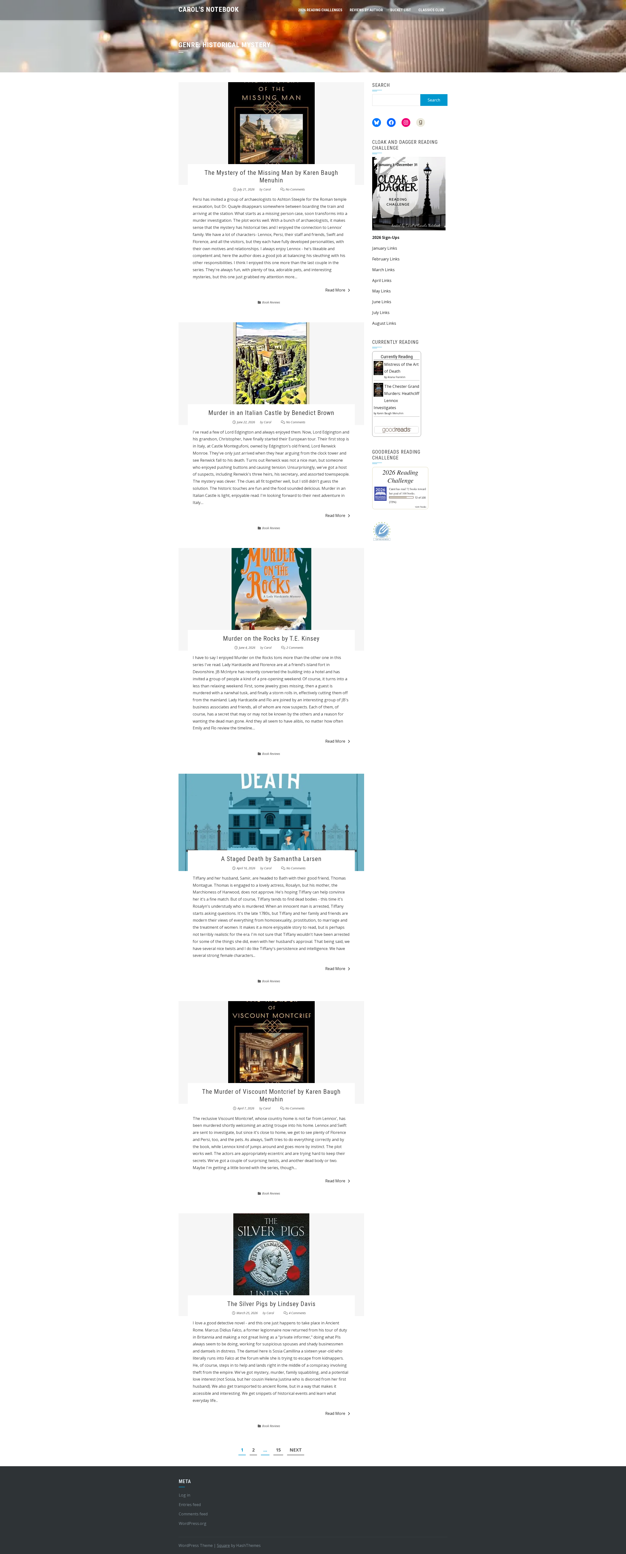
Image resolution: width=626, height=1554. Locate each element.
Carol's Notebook (209, 9)
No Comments (295, 189)
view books (420, 506)
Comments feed (193, 1514)
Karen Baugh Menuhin (390, 413)
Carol (267, 189)
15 (278, 1450)
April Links (381, 280)
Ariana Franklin (396, 377)
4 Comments (297, 1313)
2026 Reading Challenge (400, 476)
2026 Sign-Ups (385, 237)
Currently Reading (397, 356)
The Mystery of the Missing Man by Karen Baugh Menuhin (271, 176)
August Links (384, 323)
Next (296, 1450)
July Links (381, 312)
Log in (184, 1495)
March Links (383, 269)
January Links (384, 248)
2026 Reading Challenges (320, 10)
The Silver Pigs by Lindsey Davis (271, 1304)
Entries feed (190, 1504)
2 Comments (294, 647)
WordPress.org (192, 1523)
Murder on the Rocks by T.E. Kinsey (271, 638)
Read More (335, 290)
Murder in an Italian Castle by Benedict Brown (271, 412)
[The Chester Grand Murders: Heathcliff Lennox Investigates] (378, 389)
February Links (386, 259)
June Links (381, 301)
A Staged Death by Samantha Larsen (271, 858)
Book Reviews (271, 302)
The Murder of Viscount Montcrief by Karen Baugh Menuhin (271, 1095)
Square (223, 1545)
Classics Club (431, 10)
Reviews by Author (366, 10)
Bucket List (400, 10)
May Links (381, 291)
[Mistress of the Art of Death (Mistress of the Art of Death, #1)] (378, 367)
